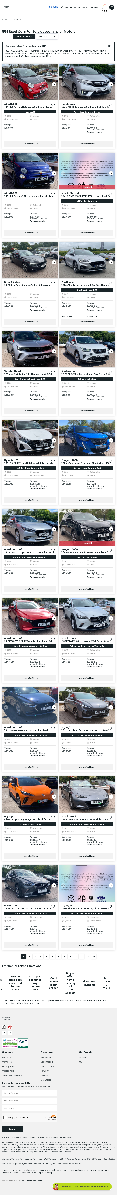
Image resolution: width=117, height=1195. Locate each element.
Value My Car (83, 7)
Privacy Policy (9, 1066)
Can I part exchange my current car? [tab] (35, 983)
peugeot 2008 (69, 460)
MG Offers (46, 1079)
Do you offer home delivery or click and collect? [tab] (70, 983)
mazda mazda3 (13, 549)
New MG (45, 1070)
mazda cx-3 (68, 638)
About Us (6, 1057)
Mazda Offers (47, 1066)
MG (80, 1061)
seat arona (68, 371)
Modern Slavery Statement (66, 1170)
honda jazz (68, 104)
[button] (54, 84)
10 (76, 956)
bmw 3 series (12, 282)
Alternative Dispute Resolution (41, 1170)
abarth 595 (10, 104)
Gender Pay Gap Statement (91, 1170)
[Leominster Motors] (6, 7)
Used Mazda (47, 1061)
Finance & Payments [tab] (89, 983)
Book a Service (69, 7)
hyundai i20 (11, 460)
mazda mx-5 (68, 816)
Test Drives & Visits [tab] (106, 983)
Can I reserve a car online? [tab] (53, 983)
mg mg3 (66, 727)
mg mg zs (66, 905)
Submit (12, 1129)
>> (94, 956)
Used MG (45, 1075)
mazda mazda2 (70, 193)
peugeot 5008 (69, 549)
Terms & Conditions (12, 1075)
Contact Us (96, 7)
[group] (30, 82)
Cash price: (9, 125)
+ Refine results (24, 36)
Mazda (82, 1057)
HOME (5, 19)
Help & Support (37, 1172)
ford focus (67, 282)
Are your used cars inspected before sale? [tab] (15, 983)
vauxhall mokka (13, 371)
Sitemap (48, 1172)
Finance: (90, 125)
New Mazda (46, 1057)
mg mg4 (9, 816)
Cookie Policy (8, 1070)
